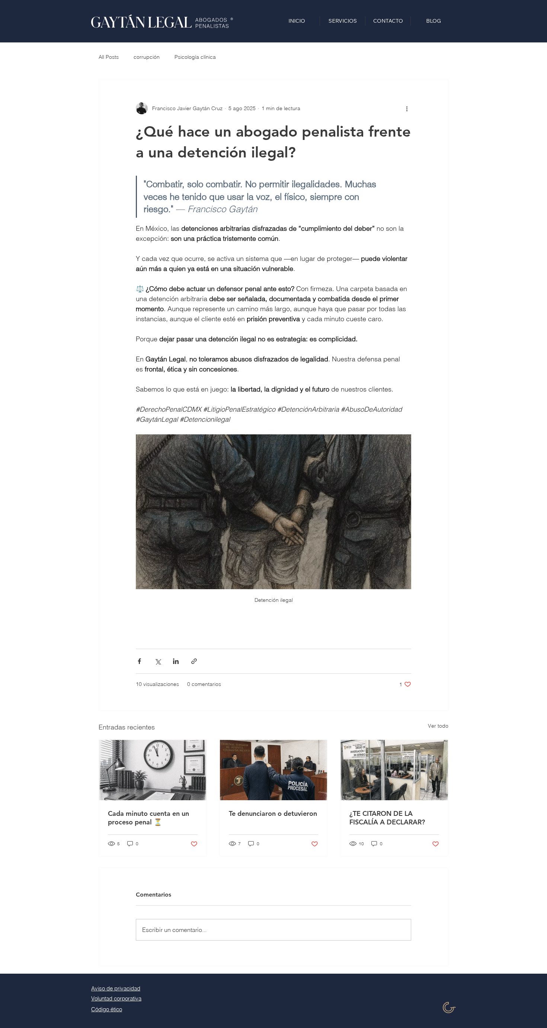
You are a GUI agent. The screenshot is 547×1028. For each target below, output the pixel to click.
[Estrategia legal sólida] (153, 770)
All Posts (109, 57)
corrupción (147, 57)
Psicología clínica (195, 57)
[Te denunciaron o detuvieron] (273, 770)
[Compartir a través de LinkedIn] (175, 661)
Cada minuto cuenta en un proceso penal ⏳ (148, 817)
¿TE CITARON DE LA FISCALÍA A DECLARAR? (387, 817)
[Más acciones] (406, 108)
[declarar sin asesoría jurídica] (394, 770)
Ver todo (438, 725)
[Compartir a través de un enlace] (194, 661)
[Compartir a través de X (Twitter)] (157, 661)
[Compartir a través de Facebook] (139, 661)
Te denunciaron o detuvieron (273, 813)
